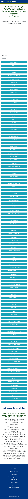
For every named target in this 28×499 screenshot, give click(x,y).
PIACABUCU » (14, 307)
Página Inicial (14, 468)
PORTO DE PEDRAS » (14, 328)
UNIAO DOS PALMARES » (14, 398)
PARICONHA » (14, 291)
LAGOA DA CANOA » (14, 210)
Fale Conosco (14, 479)
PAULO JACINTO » (14, 301)
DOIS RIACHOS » (14, 149)
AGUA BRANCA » (14, 62)
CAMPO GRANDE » (14, 112)
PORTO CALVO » (14, 324)
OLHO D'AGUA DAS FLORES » (14, 264)
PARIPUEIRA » (14, 294)
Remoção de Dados (14, 485)
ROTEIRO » (14, 341)
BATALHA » (14, 82)
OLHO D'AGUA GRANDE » (14, 270)
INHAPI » (14, 180)
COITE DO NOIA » (14, 129)
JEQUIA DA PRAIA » (14, 196)
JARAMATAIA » (14, 193)
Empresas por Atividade (14, 477)
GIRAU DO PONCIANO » (14, 166)
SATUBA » (14, 378)
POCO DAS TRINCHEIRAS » (14, 321)
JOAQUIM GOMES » (14, 200)
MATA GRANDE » (14, 240)
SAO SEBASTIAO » (14, 375)
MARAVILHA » (14, 230)
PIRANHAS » (14, 317)
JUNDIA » (14, 203)
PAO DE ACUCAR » (14, 287)
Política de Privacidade (14, 487)
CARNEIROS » (14, 122)
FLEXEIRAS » (14, 163)
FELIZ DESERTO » (14, 159)
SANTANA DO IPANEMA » (14, 348)
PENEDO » (14, 304)
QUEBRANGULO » (14, 334)
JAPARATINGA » (14, 190)
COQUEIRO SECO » (14, 136)
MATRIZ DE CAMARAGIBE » (14, 243)
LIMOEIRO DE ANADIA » (14, 213)
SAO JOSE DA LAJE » (14, 358)
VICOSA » (14, 402)
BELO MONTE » (14, 89)
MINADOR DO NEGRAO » (14, 250)
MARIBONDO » (14, 237)
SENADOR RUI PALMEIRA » (14, 381)
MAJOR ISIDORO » (14, 220)
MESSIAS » (14, 247)
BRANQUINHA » (14, 96)
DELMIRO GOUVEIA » (14, 146)
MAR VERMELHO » (14, 223)
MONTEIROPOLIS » (14, 254)
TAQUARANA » (14, 388)
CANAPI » (14, 116)
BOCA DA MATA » (14, 92)
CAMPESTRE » (14, 106)
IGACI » (14, 173)
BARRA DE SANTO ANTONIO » (14, 75)
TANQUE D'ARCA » (14, 385)
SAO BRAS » (14, 354)
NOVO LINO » (14, 260)
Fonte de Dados (14, 482)
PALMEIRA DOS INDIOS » (14, 284)
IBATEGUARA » (14, 170)
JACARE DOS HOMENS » (14, 183)
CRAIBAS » (14, 143)
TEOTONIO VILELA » (14, 391)
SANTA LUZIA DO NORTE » (14, 344)
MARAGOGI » (14, 227)
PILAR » (14, 311)
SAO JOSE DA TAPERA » (14, 361)
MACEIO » (14, 217)
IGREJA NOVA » (14, 176)
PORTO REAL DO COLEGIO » (14, 331)
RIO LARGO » (14, 338)
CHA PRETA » (14, 126)
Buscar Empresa (14, 471)
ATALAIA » (14, 72)
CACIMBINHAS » (14, 99)
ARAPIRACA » (14, 69)
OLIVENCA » (14, 274)
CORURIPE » (14, 139)
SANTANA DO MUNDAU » (14, 351)
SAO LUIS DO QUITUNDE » (14, 365)
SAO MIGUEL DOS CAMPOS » (14, 368)
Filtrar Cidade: (5, 55)
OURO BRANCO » (14, 277)
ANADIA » (14, 65)
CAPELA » (14, 119)
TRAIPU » (14, 395)
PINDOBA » (14, 314)
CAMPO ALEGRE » (14, 109)
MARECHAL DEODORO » (14, 233)
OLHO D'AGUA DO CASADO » (14, 267)
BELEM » (14, 85)
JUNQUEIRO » (14, 206)
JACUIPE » (14, 186)
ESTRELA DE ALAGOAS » (14, 153)
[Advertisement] (14, 39)
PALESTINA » (14, 280)
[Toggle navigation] (26, 1)
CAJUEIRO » (14, 102)
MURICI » (14, 257)
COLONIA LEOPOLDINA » (14, 133)
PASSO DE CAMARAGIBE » (14, 297)
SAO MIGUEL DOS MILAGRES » (14, 371)
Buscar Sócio (14, 474)
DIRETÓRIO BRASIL (9, 2)
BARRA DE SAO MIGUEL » (14, 79)
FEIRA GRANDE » (14, 156)
